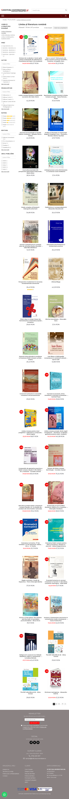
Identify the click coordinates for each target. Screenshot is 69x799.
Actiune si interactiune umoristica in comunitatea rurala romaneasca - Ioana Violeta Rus (56, 619)
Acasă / (5, 20)
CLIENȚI (27, 766)
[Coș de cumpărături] (66, 16)
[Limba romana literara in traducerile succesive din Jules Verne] (30, 82)
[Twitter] (34, 742)
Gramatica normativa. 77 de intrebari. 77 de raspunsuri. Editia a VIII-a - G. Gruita (30, 544)
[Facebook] (31, 742)
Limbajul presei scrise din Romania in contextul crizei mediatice (55, 170)
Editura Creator (7, 99)
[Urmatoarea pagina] (65, 704)
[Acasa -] (15, 10)
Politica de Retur (29, 776)
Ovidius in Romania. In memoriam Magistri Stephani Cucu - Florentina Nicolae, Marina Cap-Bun (56, 134)
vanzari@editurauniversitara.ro (35, 758)
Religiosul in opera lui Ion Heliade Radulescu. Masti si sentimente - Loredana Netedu (30, 656)
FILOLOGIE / (12, 20)
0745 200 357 (35, 756)
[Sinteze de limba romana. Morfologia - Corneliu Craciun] (55, 455)
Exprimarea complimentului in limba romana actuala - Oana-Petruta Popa (56, 97)
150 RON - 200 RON (8, 52)
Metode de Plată (30, 773)
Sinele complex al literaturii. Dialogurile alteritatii (30, 208)
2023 (4, 167)
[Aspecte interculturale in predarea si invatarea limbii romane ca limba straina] (30, 343)
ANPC (26, 782)
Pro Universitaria (7, 141)
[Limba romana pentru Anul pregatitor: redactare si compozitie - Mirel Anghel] (30, 418)
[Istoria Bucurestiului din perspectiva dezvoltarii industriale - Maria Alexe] (30, 157)
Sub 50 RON (6, 46)
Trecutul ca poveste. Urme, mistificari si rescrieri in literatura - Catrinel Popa (56, 395)
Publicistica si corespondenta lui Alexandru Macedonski (56, 208)
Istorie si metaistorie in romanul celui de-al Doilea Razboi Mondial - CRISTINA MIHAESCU (30, 246)
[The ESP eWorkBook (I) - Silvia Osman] (55, 642)
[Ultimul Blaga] (55, 269)
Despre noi (6, 769)
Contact (5, 776)
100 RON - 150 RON (8, 50)
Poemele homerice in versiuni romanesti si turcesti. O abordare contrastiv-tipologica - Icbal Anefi (56, 582)
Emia (4, 143)
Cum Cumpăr (29, 769)
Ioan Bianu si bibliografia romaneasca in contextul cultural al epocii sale (55, 358)
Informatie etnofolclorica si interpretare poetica (56, 245)
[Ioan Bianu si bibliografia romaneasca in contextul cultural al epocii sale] (55, 343)
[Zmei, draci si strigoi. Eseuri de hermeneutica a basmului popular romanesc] (30, 306)
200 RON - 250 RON (8, 54)
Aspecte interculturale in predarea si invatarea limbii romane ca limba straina (30, 358)
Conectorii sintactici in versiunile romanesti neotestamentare (30, 394)
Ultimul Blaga (55, 282)
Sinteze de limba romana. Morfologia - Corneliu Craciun (55, 469)
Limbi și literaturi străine (8, 35)
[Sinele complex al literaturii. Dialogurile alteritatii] (30, 194)
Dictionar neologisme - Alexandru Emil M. (56, 692)
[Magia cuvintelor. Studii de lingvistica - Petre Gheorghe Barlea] (30, 567)
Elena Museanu (7, 67)
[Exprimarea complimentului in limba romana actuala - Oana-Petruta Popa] (55, 82)
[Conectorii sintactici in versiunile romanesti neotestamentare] (30, 380)
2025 (4, 163)
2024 (4, 165)
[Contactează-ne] (61, 16)
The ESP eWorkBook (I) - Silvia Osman (56, 655)
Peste (5, 116)
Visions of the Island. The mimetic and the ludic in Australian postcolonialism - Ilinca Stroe (30, 619)
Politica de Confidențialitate (11, 773)
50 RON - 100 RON (8, 48)
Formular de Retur (30, 778)
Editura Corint (7, 97)
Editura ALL (6, 95)
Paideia (5, 145)
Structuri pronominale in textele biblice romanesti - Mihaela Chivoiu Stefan (30, 134)
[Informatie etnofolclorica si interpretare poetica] (55, 231)
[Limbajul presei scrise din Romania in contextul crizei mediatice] (55, 157)
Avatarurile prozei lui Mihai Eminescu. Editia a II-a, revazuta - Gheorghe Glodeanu (56, 507)
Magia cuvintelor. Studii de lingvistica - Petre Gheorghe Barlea (30, 581)
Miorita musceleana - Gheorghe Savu (55, 319)
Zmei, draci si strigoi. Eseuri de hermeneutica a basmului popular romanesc (30, 320)
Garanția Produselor (30, 780)
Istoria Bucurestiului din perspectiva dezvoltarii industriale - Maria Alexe (30, 171)
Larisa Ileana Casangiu (9, 73)
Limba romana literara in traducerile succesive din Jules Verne (30, 96)
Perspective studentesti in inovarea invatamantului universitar (30, 282)
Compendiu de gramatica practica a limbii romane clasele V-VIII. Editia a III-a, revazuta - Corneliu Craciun (30, 470)
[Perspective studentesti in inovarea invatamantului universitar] (30, 269)
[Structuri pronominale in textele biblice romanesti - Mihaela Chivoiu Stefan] (30, 119)
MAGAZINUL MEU (9, 766)
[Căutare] (66, 10)
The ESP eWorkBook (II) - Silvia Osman (30, 692)
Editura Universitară (8, 137)
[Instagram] (38, 742)
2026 (4, 160)
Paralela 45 (6, 147)
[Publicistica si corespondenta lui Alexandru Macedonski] (55, 194)
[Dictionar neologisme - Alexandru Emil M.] (55, 679)
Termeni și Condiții (8, 771)
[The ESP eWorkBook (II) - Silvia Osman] (30, 679)
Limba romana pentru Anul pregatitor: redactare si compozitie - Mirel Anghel (30, 432)
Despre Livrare (29, 771)
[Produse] (2, 16)
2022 (4, 169)
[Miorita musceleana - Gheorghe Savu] (55, 306)
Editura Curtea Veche (9, 101)
